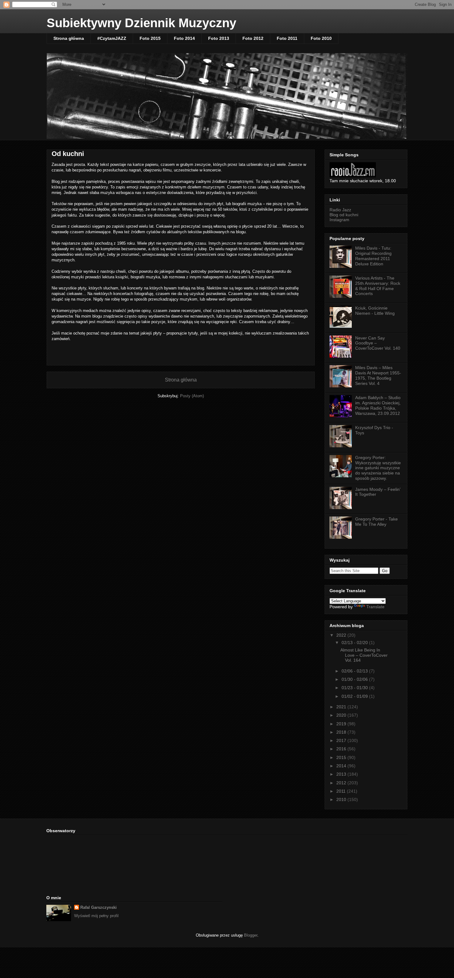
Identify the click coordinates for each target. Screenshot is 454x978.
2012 (341, 782)
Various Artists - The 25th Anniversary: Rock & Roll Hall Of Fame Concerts (377, 286)
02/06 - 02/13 (355, 670)
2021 (341, 706)
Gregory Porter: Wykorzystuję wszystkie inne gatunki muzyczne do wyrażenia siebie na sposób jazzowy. (378, 468)
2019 (341, 723)
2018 (341, 732)
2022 (341, 635)
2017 (341, 740)
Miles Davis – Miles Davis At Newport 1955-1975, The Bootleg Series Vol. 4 (378, 375)
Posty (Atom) (192, 396)
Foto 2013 (218, 38)
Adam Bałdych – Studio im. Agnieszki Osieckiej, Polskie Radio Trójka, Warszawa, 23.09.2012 (378, 405)
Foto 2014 (184, 38)
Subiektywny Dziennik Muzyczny (141, 23)
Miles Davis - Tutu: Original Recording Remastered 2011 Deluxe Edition (373, 256)
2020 (341, 715)
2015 (341, 757)
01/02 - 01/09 (355, 696)
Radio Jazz (340, 209)
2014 (341, 765)
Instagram (339, 219)
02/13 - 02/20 (355, 642)
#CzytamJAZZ (111, 38)
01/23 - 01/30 (355, 687)
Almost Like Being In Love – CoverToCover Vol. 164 (364, 655)
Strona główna (68, 38)
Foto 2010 (321, 38)
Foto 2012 (252, 38)
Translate (375, 606)
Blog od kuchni (344, 214)
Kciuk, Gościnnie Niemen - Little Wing (375, 311)
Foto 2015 (150, 38)
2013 (341, 774)
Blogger (250, 935)
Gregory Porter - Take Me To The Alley (376, 521)
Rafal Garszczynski (98, 907)
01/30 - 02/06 (355, 679)
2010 (341, 799)
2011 (341, 791)
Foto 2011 (287, 38)
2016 (341, 748)
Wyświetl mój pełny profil (96, 915)
